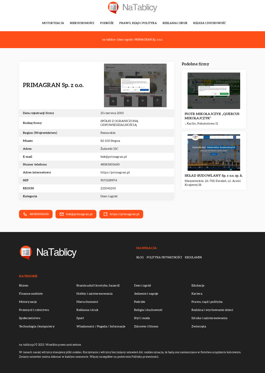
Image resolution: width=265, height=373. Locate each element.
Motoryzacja (53, 23)
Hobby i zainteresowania (94, 293)
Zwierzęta (198, 326)
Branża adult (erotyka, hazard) (98, 285)
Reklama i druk (175, 23)
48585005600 (110, 164)
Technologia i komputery (37, 326)
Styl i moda (142, 318)
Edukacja (197, 285)
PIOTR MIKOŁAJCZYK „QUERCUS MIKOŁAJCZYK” (212, 116)
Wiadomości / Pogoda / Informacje (100, 326)
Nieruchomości (82, 23)
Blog (140, 257)
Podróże (106, 23)
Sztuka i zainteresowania (209, 318)
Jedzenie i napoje (146, 293)
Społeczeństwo (29, 318)
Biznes (24, 285)
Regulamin (193, 257)
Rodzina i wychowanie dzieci (212, 310)
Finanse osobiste (31, 293)
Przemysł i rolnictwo (34, 310)
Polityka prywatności (164, 257)
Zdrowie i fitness (146, 326)
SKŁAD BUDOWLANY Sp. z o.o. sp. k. (214, 175)
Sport (80, 318)
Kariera (196, 293)
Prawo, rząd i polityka (138, 23)
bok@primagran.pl (113, 156)
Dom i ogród (109, 196)
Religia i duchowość (209, 23)
